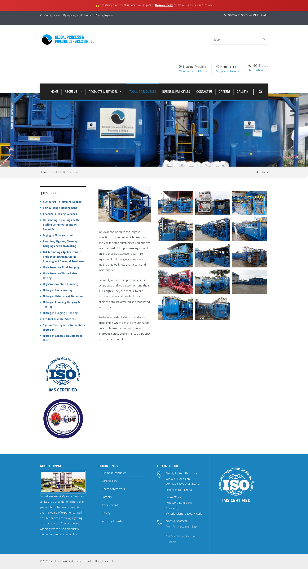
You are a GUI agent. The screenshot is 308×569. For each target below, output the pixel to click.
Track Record (110, 505)
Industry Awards (112, 521)
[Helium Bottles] (249, 255)
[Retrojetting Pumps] (175, 203)
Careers (107, 497)
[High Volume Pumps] (212, 229)
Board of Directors (113, 489)
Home (43, 172)
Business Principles (114, 472)
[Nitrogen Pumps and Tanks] (212, 203)
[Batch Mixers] (175, 308)
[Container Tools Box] (249, 282)
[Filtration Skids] (212, 282)
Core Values (109, 480)
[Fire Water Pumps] (175, 282)
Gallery (106, 513)
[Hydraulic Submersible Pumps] (249, 203)
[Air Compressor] (249, 229)
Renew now (164, 5)
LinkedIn (262, 15)
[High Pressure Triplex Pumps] (212, 255)
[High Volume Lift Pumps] (175, 255)
